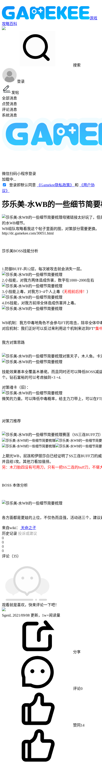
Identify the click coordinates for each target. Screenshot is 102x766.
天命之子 (28, 528)
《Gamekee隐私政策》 (56, 185)
